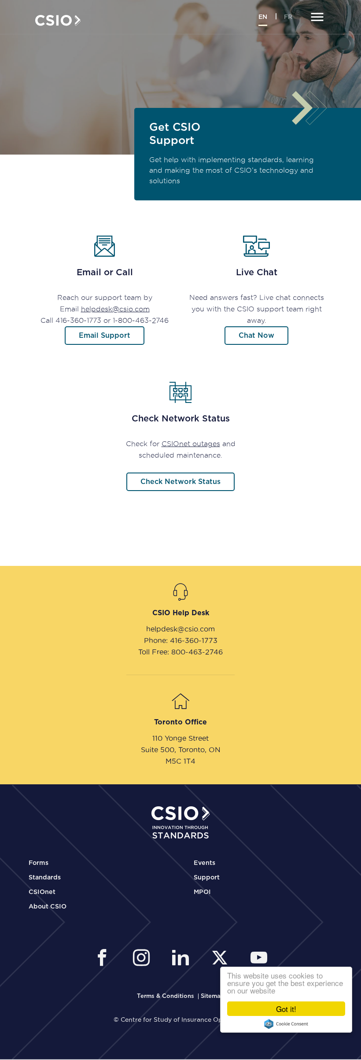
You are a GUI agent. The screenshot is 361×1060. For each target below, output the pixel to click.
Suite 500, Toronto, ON (181, 749)
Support (207, 878)
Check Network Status (180, 481)
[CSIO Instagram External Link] (144, 959)
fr (288, 17)
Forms (38, 863)
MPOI (202, 892)
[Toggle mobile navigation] (316, 18)
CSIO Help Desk (180, 613)
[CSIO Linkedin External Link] (183, 959)
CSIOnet (42, 892)
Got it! (286, 1008)
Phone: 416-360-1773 (180, 640)
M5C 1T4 (180, 761)
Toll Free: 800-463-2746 (180, 652)
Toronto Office (180, 722)
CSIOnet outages (191, 443)
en (262, 17)
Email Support (104, 335)
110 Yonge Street (180, 738)
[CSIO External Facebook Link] (104, 959)
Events (204, 863)
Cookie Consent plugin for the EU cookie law (286, 1024)
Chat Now (256, 335)
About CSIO (47, 907)
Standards (45, 878)
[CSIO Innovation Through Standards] (58, 19)
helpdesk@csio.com (115, 309)
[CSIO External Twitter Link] (222, 959)
